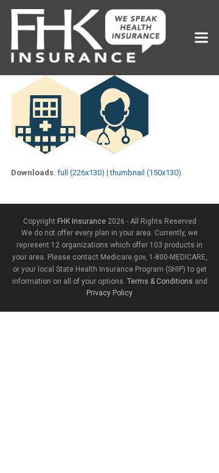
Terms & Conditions (160, 281)
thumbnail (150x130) (145, 172)
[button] (201, 38)
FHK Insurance (81, 221)
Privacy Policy (109, 293)
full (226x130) (81, 172)
